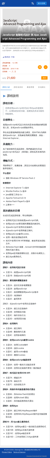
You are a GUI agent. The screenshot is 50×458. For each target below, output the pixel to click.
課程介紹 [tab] (6, 87)
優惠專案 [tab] (30, 87)
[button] (33, 3)
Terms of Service (19, 452)
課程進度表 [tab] (18, 87)
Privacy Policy (7, 452)
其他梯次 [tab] (42, 87)
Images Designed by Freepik (37, 456)
